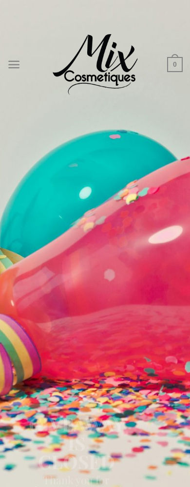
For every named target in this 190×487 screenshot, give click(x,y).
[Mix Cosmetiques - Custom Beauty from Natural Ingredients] (95, 64)
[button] (14, 64)
